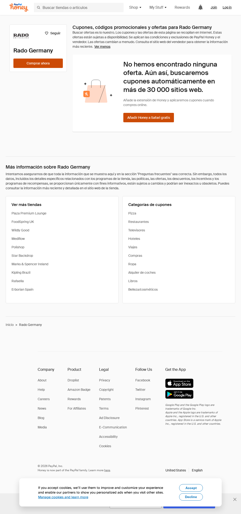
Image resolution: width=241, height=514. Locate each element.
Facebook (142, 380)
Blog (41, 418)
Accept (191, 488)
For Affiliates (77, 408)
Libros (132, 281)
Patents (105, 399)
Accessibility (108, 437)
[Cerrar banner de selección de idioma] (235, 499)
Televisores (136, 230)
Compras (135, 255)
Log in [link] (227, 7)
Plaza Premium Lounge (29, 213)
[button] (184, 470)
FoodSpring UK (23, 222)
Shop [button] (133, 7)
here (107, 470)
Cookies (105, 446)
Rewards (182, 7)
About (42, 380)
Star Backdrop (22, 255)
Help (41, 389)
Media (42, 427)
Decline (191, 497)
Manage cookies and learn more (63, 497)
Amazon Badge (79, 389)
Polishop (18, 247)
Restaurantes (138, 222)
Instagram (143, 399)
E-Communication (113, 427)
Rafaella (18, 281)
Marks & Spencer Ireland (30, 264)
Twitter (140, 389)
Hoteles (134, 239)
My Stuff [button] (156, 7)
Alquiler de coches (142, 272)
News (42, 408)
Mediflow (18, 239)
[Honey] (18, 8)
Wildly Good (20, 230)
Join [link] (214, 7)
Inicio (10, 325)
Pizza (132, 213)
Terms (103, 408)
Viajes (132, 247)
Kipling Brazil (21, 272)
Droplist (73, 380)
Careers (44, 399)
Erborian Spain (22, 289)
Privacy (104, 380)
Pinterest (142, 408)
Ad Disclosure (109, 418)
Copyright (106, 389)
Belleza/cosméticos (143, 289)
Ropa (132, 264)
